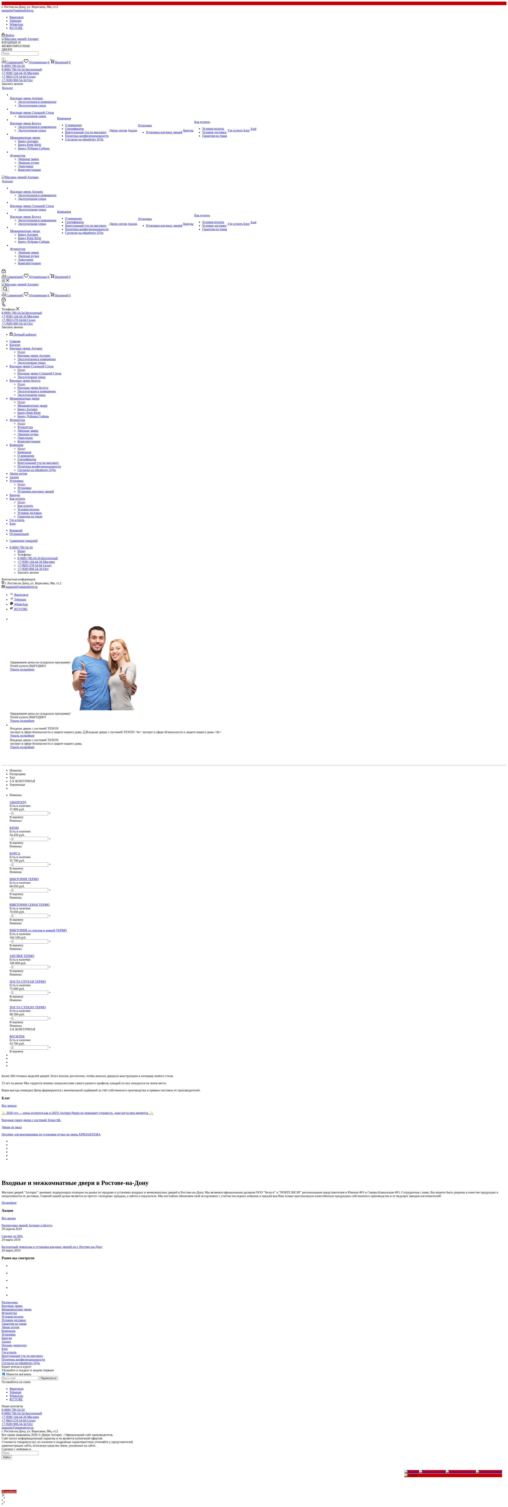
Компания (24, 452)
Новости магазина (18, 1374)
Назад (21, 352)
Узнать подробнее (22, 669)
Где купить (9, 1352)
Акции (6, 1341)
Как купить (25, 505)
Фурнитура (25, 427)
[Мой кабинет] (4, 272)
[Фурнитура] (33, 152)
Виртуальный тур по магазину (22, 1356)
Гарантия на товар (14, 1323)
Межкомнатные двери (32, 405)
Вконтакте (17, 17)
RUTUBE (16, 28)
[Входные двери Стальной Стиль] (33, 109)
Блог (5, 1348)
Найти (6, 1457)
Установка (24, 488)
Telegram (15, 20)
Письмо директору (14, 1345)
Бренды (7, 1338)
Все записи (9, 1105)
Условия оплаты (12, 1316)
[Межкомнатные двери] (33, 134)
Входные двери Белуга (32, 387)
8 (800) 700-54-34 (13, 66)
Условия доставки (14, 1320)
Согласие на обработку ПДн (21, 1363)
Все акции (9, 1218)
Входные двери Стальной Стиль (39, 373)
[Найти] (3, 58)
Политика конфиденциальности (23, 1359)
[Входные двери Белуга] (33, 120)
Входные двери (12, 1306)
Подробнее (9, 1202)
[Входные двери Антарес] (33, 95)
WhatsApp (16, 24)
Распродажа (10, 1302)
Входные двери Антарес (33, 355)
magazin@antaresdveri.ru (18, 10)
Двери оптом (10, 1327)
